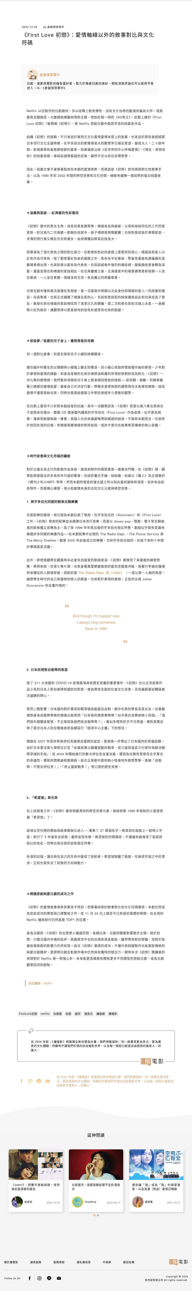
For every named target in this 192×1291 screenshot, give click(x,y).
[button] (94, 1215)
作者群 (107, 1262)
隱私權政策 (84, 1262)
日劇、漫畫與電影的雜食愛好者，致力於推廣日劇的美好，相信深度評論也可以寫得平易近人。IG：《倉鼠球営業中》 (90, 86)
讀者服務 (35, 1262)
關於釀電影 (11, 1262)
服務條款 (59, 1262)
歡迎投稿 (128, 1262)
